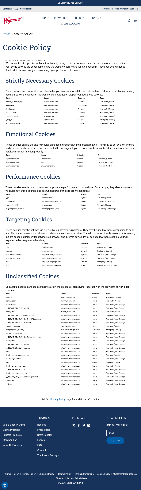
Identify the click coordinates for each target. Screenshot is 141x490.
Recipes (41, 424)
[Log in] (129, 20)
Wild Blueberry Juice (14, 424)
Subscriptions (26, 9)
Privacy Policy (57, 399)
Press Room (108, 9)
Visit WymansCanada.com (126, 9)
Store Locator (44, 434)
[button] (135, 20)
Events (41, 440)
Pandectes (22, 60)
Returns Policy (64, 474)
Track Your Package (48, 455)
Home (6, 34)
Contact (41, 450)
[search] (123, 21)
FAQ (16, 9)
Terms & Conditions (84, 474)
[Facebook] (79, 425)
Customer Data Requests (125, 474)
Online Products (11, 429)
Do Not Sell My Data (77, 478)
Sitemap (60, 478)
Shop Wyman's (75, 482)
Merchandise (10, 440)
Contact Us (7, 9)
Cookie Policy (103, 474)
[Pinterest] (84, 425)
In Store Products (12, 434)
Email (111, 433)
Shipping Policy (46, 474)
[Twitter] (74, 425)
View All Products (12, 445)
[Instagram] (89, 425)
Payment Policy (11, 474)
